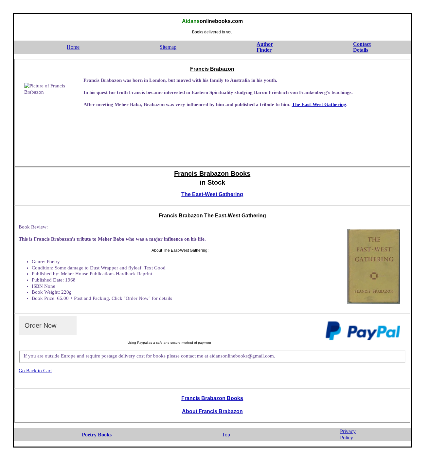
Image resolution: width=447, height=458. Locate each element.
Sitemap (168, 47)
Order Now (40, 325)
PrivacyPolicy (348, 434)
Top (226, 434)
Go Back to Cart (35, 370)
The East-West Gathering (319, 104)
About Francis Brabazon (212, 411)
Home (73, 47)
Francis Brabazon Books (212, 398)
